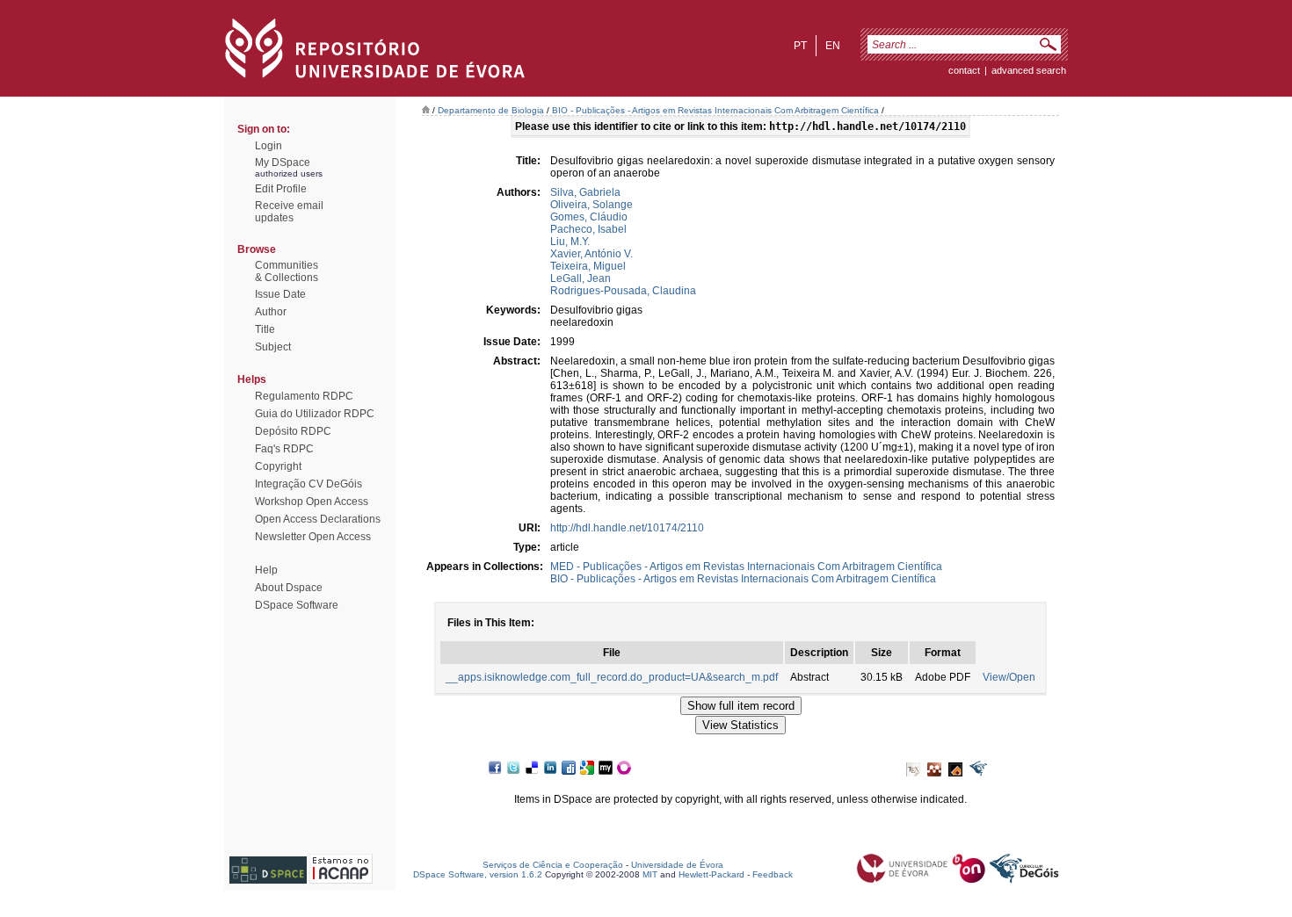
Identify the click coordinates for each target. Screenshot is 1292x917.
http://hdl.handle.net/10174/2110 (627, 528)
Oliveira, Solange (591, 205)
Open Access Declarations (318, 519)
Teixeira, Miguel (588, 266)
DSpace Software (296, 605)
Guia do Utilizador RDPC (314, 414)
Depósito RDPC (293, 431)
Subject (273, 347)
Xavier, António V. (591, 254)
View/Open (1009, 677)
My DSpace (282, 162)
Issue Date (280, 294)
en (832, 46)
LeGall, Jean (580, 278)
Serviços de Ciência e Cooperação (553, 865)
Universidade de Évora (677, 865)
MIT (649, 874)
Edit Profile (281, 189)
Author (271, 312)
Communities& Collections (286, 271)
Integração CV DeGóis (308, 484)
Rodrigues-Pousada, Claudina (623, 291)
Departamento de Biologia (491, 110)
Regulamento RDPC (304, 396)
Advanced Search (1028, 70)
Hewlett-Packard (711, 874)
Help (266, 570)
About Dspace (289, 587)
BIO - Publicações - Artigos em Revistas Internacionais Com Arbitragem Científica (715, 110)
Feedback (772, 874)
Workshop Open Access (311, 501)
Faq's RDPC (284, 449)
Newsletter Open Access (313, 537)
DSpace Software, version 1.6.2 (477, 874)
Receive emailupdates (289, 211)
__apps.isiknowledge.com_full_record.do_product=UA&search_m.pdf (612, 677)
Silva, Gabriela (585, 192)
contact (964, 70)
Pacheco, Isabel (588, 229)
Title (265, 329)
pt (800, 46)
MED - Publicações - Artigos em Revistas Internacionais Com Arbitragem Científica (746, 566)
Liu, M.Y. (570, 241)
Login (268, 146)
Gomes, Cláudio (589, 217)
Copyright (278, 466)
